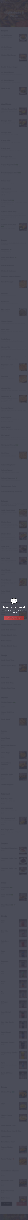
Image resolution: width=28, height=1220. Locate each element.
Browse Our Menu (14, 618)
